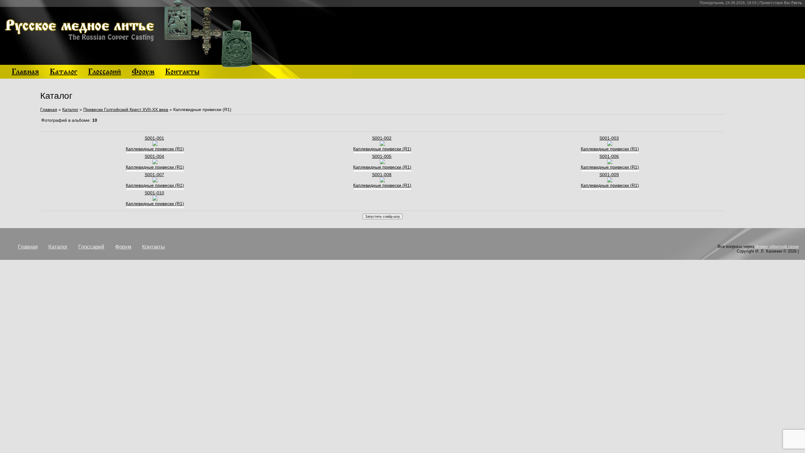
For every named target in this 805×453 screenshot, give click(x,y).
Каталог (70, 109)
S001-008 (381, 174)
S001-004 (154, 156)
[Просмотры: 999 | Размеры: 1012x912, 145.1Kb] (609, 144)
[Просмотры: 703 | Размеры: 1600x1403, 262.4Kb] (155, 144)
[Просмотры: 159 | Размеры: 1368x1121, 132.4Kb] (609, 180)
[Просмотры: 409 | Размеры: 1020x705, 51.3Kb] (382, 180)
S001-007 (154, 174)
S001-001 (154, 138)
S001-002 (381, 138)
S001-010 (154, 192)
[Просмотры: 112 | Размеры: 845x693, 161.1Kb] (155, 199)
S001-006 (609, 156)
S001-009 (609, 174)
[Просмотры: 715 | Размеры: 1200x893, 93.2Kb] (382, 162)
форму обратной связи (777, 246)
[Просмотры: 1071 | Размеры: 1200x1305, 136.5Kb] (382, 144)
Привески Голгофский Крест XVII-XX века (125, 109)
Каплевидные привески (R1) (155, 148)
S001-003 (609, 138)
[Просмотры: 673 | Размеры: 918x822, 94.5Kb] (155, 180)
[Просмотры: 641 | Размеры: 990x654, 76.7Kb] (609, 162)
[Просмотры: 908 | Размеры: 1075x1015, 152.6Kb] (155, 162)
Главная (48, 109)
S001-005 (381, 156)
